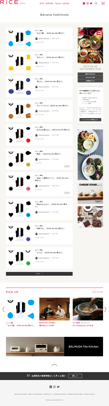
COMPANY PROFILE (60, 394)
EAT (42, 3)
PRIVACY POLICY (89, 394)
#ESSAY (37, 42)
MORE (38, 273)
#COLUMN (38, 163)
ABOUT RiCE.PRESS (20, 394)
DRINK (50, 3)
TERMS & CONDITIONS (75, 394)
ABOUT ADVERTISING (35, 394)
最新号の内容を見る (90, 74)
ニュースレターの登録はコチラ (90, 119)
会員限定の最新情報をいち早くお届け (55, 376)
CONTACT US (48, 394)
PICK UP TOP (97, 292)
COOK (65, 3)
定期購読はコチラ (90, 80)
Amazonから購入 (90, 77)
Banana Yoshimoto (44, 38)
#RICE (42, 42)
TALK (58, 3)
